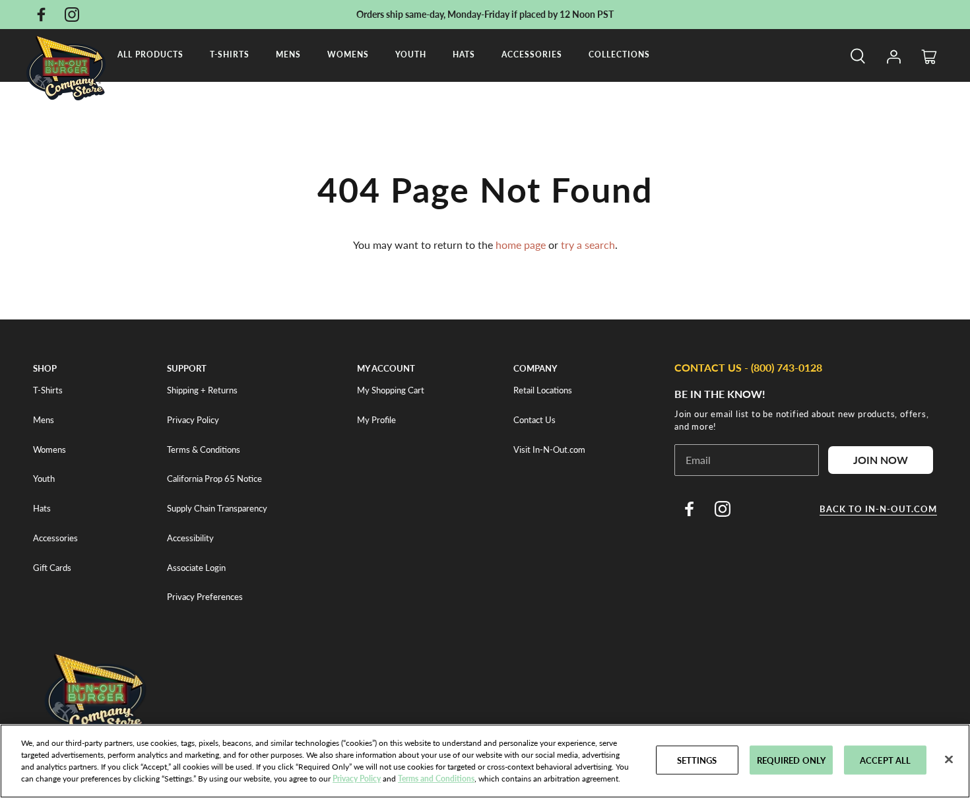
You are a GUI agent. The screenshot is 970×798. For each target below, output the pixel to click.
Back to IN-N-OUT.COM (878, 509)
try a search (588, 244)
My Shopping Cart (390, 390)
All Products (150, 54)
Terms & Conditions (203, 449)
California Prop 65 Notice (214, 478)
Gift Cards (52, 568)
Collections (619, 54)
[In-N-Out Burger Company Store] (66, 68)
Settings (697, 760)
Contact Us (534, 420)
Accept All (885, 760)
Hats (464, 54)
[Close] (948, 759)
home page (521, 244)
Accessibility (190, 538)
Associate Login (196, 568)
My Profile (376, 420)
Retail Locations (542, 390)
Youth (410, 54)
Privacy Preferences (205, 597)
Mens (288, 54)
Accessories (531, 54)
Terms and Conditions (436, 778)
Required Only (791, 760)
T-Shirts (229, 54)
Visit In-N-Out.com (549, 449)
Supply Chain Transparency (217, 508)
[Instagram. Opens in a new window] (71, 14)
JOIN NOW (880, 459)
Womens (348, 54)
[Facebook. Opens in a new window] (40, 14)
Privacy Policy (193, 420)
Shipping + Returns (202, 390)
